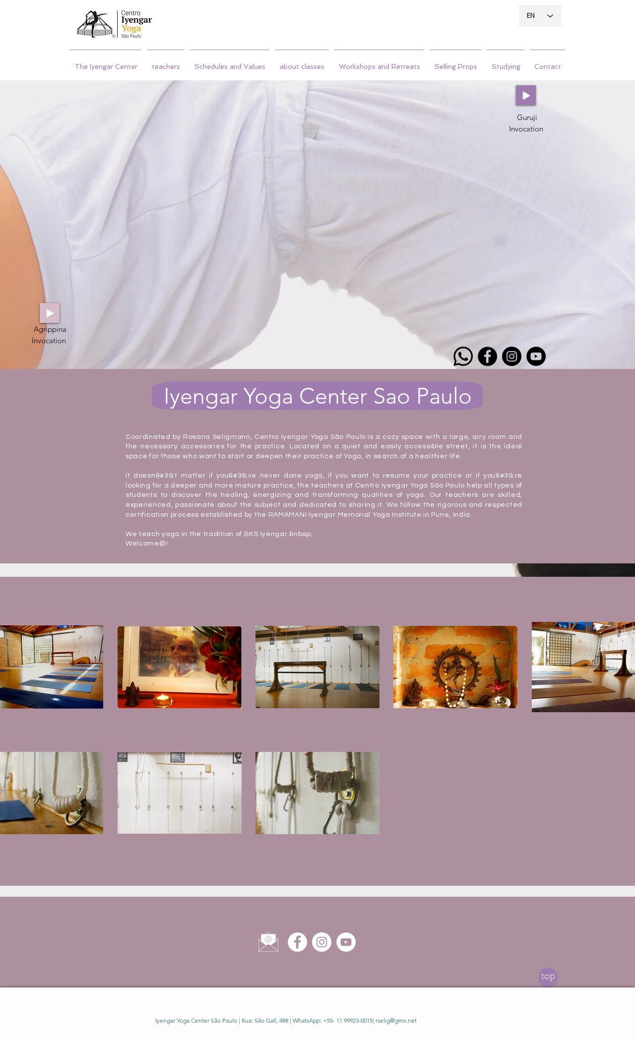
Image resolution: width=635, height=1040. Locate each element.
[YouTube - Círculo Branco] (346, 942)
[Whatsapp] (463, 356)
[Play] (526, 95)
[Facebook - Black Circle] (487, 356)
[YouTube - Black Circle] (536, 356)
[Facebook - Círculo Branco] (297, 942)
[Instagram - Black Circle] (511, 356)
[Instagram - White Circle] (321, 942)
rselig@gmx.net (396, 1020)
